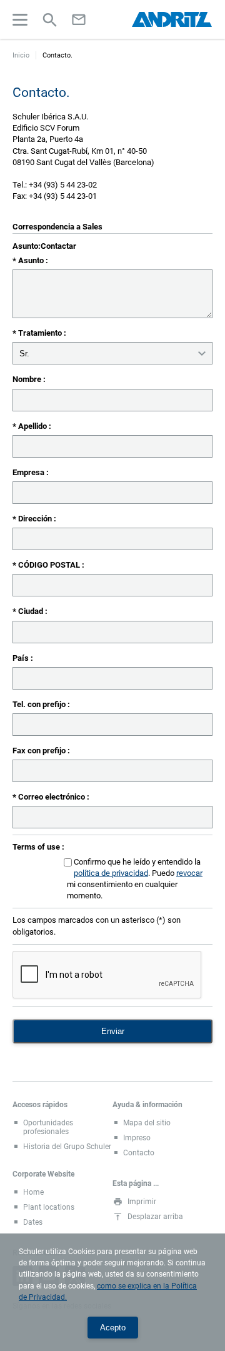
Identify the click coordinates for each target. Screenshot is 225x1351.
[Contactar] (78, 19)
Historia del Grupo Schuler (67, 1146)
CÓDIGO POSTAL (50, 565)
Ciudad (31, 611)
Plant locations (48, 1207)
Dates (32, 1222)
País (21, 658)
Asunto (32, 260)
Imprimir (142, 1201)
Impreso (137, 1137)
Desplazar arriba (155, 1216)
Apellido (33, 426)
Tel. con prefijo (40, 704)
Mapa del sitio (147, 1122)
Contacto (138, 1152)
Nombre (27, 379)
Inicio (20, 55)
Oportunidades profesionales (48, 1127)
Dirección (36, 518)
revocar (189, 873)
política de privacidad (111, 873)
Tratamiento (41, 333)
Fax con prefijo (40, 750)
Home (33, 1192)
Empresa (29, 472)
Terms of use (37, 846)
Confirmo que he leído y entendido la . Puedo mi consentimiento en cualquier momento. (134, 879)
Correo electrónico (52, 796)
